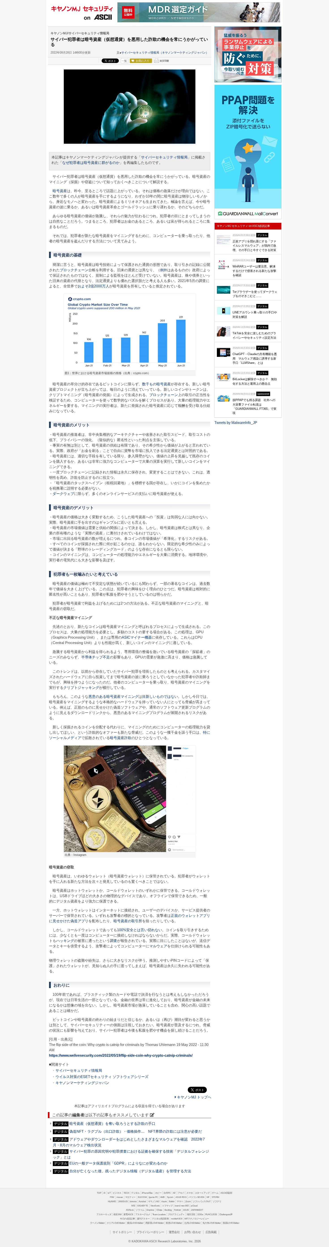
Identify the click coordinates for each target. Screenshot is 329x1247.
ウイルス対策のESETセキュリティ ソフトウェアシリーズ (102, 1077)
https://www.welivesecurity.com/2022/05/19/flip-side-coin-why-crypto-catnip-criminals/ (120, 1055)
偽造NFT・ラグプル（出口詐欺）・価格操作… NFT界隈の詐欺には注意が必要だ (135, 1131)
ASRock (129, 1210)
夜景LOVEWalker (174, 1223)
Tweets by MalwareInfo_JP (235, 423)
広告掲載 (211, 1232)
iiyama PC (153, 1197)
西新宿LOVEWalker (154, 1223)
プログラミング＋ (176, 1214)
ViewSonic (155, 1205)
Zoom (188, 1201)
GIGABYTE (142, 1205)
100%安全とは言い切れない (139, 930)
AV (174, 1193)
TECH (126, 1193)
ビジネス (117, 1193)
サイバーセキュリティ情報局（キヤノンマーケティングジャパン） (165, 52)
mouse (120, 1197)
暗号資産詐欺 (120, 738)
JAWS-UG (123, 1201)
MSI (133, 1205)
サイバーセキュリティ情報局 (164, 157)
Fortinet (177, 1210)
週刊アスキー (143, 1218)
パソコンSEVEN (196, 1197)
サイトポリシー (122, 1232)
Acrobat (142, 1201)
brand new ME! (182, 1205)
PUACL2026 (211, 1214)
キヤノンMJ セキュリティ (81, 7)
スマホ (189, 1193)
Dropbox (150, 1210)
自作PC (167, 1193)
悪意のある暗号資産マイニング (113, 696)
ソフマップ (167, 1205)
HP (208, 1197)
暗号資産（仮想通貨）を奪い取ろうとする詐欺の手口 (112, 1124)
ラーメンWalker (97, 1223)
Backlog (168, 1210)
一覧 (124, 61)
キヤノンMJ (153, 1201)
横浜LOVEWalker (135, 1223)
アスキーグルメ (142, 1214)
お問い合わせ (192, 1232)
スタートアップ (202, 1193)
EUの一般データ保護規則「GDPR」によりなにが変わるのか (118, 1163)
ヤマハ (180, 1201)
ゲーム (215, 1193)
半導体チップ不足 (95, 657)
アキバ (181, 1193)
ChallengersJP (226, 1214)
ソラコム (140, 1210)
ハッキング (65, 941)
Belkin (171, 1201)
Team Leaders (159, 1214)
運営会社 (174, 1232)
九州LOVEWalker (192, 1223)
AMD (162, 1197)
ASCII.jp (98, 17)
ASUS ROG (180, 1197)
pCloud (194, 1205)
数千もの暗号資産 (156, 384)
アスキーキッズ (103, 1214)
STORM (215, 1197)
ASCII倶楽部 (226, 1193)
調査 (113, 941)
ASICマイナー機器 (137, 637)
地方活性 (191, 1214)
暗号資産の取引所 (127, 921)
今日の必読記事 (127, 1218)
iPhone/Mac (147, 1193)
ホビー (158, 1193)
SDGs (200, 1214)
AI (104, 1193)
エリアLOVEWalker (116, 1223)
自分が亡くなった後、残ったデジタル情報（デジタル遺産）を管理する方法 (130, 1171)
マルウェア (158, 946)
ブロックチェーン (74, 270)
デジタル (135, 1193)
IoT (109, 1193)
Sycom (170, 1197)
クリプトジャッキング (81, 688)
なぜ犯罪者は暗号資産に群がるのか (91, 163)
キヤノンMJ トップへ (193, 1097)
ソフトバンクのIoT (201, 1201)
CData (159, 1210)
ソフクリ (217, 1201)
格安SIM (117, 1214)
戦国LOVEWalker (231, 1223)
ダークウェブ (63, 494)
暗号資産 (60, 191)
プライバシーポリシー (150, 1232)
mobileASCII (176, 1218)
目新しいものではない (160, 696)
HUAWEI (112, 1201)
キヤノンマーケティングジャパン (82, 1083)
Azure (164, 1201)
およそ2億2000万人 (93, 286)
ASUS (186, 1210)
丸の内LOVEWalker (212, 1223)
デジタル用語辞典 (160, 1218)
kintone (133, 1201)
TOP (99, 1193)
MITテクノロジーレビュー (196, 1218)
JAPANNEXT (197, 1210)
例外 (163, 270)
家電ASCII (128, 1214)
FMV (112, 1197)
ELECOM (142, 1197)
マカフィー (130, 1197)
